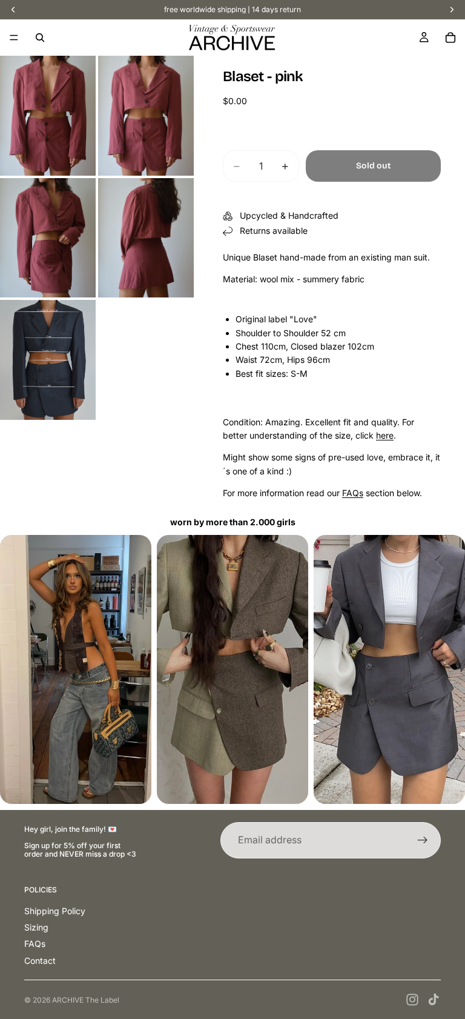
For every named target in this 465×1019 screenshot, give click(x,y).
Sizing (36, 927)
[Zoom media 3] (48, 238)
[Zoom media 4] (146, 238)
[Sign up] (422, 840)
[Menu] (14, 37)
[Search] (40, 37)
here (385, 435)
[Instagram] (412, 999)
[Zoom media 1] (48, 116)
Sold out (373, 166)
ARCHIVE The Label (85, 999)
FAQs (352, 493)
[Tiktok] (433, 999)
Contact (40, 960)
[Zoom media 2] (146, 116)
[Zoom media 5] (48, 360)
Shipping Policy (54, 911)
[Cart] (450, 37)
